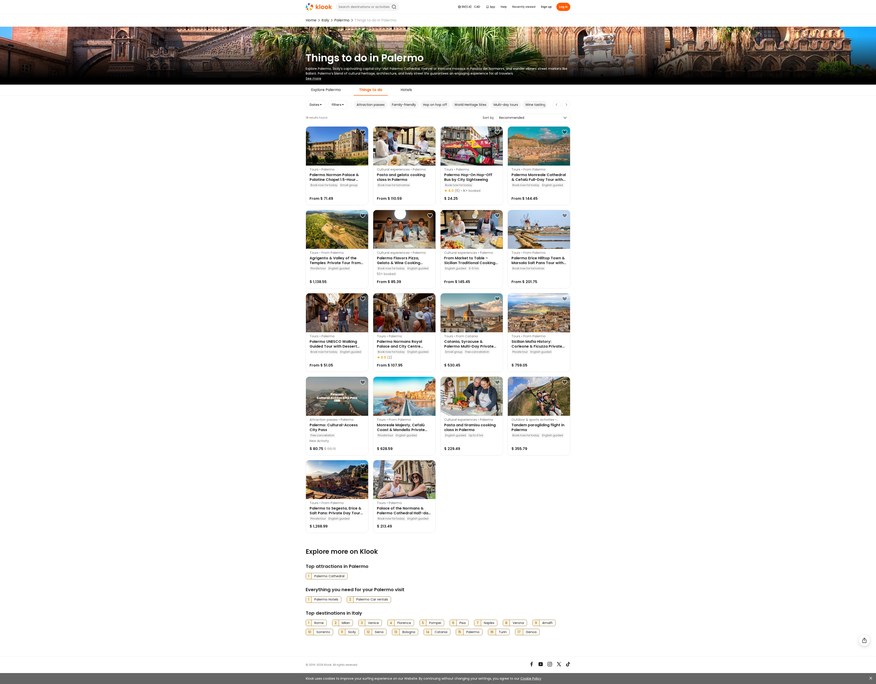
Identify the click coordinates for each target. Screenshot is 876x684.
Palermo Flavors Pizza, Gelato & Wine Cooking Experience (398, 262)
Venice (373, 623)
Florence (404, 623)
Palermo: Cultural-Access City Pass (334, 427)
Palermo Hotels (326, 599)
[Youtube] (540, 664)
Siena (379, 632)
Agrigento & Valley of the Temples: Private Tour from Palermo (335, 262)
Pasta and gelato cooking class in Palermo (401, 177)
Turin (503, 632)
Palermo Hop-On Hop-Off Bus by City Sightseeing (468, 177)
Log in (563, 7)
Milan (346, 623)
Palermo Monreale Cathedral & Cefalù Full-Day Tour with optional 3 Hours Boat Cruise (538, 179)
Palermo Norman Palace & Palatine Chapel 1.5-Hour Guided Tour (334, 179)
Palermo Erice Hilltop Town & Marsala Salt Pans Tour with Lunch (538, 262)
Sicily (352, 632)
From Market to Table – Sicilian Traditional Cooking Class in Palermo (469, 262)
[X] (559, 664)
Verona (518, 623)
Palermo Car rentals (372, 599)
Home (311, 20)
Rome (319, 623)
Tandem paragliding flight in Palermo (537, 427)
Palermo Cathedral (329, 576)
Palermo (341, 20)
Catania (441, 632)
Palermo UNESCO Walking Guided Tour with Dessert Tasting (333, 346)
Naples (489, 623)
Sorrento (323, 632)
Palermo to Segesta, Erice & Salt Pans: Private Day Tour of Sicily (335, 513)
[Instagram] (550, 664)
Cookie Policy (530, 678)
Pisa (462, 623)
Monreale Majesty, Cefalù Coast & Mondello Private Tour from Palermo (401, 429)
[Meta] (531, 664)
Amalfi (547, 623)
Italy (325, 20)
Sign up (546, 7)
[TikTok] (568, 664)
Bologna (408, 632)
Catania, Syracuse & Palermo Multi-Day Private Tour (469, 346)
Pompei (435, 623)
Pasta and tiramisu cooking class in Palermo (470, 427)
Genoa (531, 632)
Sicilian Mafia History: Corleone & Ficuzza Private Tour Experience (536, 346)
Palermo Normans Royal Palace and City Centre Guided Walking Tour (399, 346)
